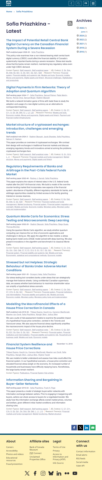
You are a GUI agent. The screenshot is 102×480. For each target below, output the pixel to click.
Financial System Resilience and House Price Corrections (29, 346)
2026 (81, 28)
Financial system (39, 204)
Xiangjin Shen (41, 314)
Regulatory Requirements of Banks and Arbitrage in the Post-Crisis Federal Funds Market (36, 170)
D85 (20, 112)
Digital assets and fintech (34, 77)
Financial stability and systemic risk (26, 75)
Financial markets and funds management (46, 157)
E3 (7, 332)
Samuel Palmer (50, 95)
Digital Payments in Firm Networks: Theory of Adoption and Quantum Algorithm (38, 89)
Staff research (25, 70)
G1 (65, 154)
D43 (25, 411)
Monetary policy (50, 207)
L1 (9, 157)
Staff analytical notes (40, 154)
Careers (10, 447)
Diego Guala (63, 224)
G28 (40, 72)
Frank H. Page (49, 388)
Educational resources (11, 459)
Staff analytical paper (40, 70)
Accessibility (12, 450)
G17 (42, 250)
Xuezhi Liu (47, 312)
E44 (68, 70)
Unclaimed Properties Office (37, 458)
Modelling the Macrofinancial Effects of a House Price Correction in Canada (35, 306)
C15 (68, 248)
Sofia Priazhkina (24, 11)
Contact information (85, 451)
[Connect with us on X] (27, 475)
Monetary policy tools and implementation (50, 297)
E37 (10, 332)
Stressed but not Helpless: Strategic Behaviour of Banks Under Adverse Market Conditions (36, 266)
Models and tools (48, 75)
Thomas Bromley (13, 227)
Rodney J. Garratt (37, 178)
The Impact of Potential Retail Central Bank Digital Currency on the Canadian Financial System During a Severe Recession (37, 44)
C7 (68, 110)
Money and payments (14, 77)
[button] (74, 427)
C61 (11, 250)
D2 (14, 411)
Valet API (80, 465)
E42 (68, 199)
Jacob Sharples (50, 136)
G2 (32, 72)
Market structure (54, 414)
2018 (81, 47)
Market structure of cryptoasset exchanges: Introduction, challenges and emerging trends (37, 129)
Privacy (56, 450)
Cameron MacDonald (61, 312)
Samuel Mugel (29, 97)
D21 (17, 411)
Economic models (63, 75)
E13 (32, 250)
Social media (82, 462)
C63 (15, 250)
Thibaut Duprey (36, 312)
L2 (29, 112)
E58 (10, 72)
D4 (14, 112)
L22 (32, 112)
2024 (81, 35)
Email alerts (81, 455)
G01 (28, 72)
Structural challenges (53, 77)
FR (86, 3)
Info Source (58, 463)
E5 (7, 72)
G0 (24, 72)
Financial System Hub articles (42, 373)
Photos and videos (15, 454)
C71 (7, 112)
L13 (41, 411)
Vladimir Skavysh (43, 97)
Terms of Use (59, 447)
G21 (35, 72)
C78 (7, 411)
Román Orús (18, 97)
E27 (68, 329)
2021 (81, 43)
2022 (81, 39)
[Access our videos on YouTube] (75, 475)
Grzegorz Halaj (36, 274)
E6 (14, 72)
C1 (65, 248)
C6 (65, 110)
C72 (11, 292)
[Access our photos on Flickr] (67, 475)
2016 (81, 51)
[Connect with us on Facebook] (35, 475)
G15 (69, 154)
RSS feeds (80, 458)
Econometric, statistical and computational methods (26, 255)
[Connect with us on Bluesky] (51, 475)
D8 (17, 112)
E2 (65, 329)
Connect (36, 453)
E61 (18, 72)
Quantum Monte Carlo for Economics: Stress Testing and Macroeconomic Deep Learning (37, 218)
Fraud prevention (14, 464)
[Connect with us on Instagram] (43, 475)
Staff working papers (40, 110)
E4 (65, 70)
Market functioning (25, 204)
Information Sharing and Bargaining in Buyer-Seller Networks (34, 382)
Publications (24, 373)
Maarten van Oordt (13, 314)
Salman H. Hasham (14, 139)
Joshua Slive (53, 314)
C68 (19, 250)
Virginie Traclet (44, 355)
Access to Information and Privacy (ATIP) (60, 457)
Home (9, 11)
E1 (28, 250)
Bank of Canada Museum (37, 448)
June (83, 32)
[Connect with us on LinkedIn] (59, 475)
